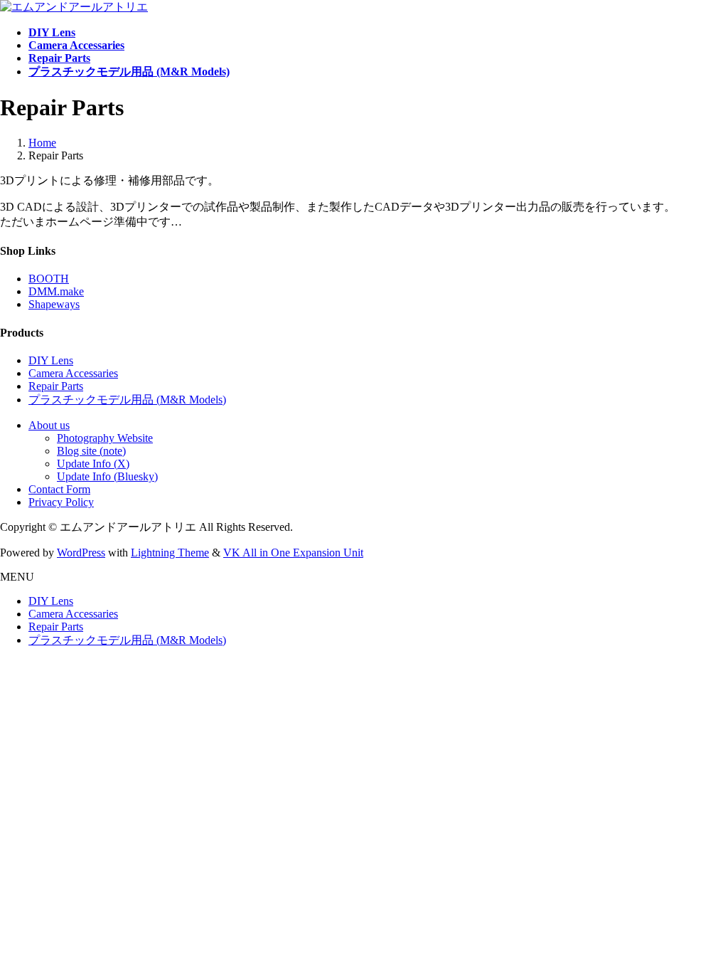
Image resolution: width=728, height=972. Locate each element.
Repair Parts (55, 386)
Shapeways (54, 304)
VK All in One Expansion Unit (293, 552)
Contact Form (59, 489)
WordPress (81, 552)
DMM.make (56, 291)
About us (49, 425)
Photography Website (105, 438)
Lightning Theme (170, 552)
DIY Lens (50, 360)
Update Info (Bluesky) (107, 476)
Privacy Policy (61, 502)
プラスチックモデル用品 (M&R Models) (127, 399)
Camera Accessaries (73, 373)
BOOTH (48, 279)
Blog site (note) (91, 451)
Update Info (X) (93, 464)
